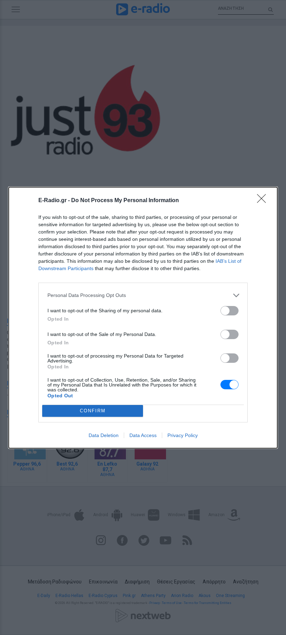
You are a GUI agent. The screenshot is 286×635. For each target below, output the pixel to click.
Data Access (143, 435)
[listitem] (143, 295)
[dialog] (143, 317)
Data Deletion (104, 435)
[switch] (229, 310)
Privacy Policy (182, 435)
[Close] (263, 200)
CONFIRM (93, 410)
